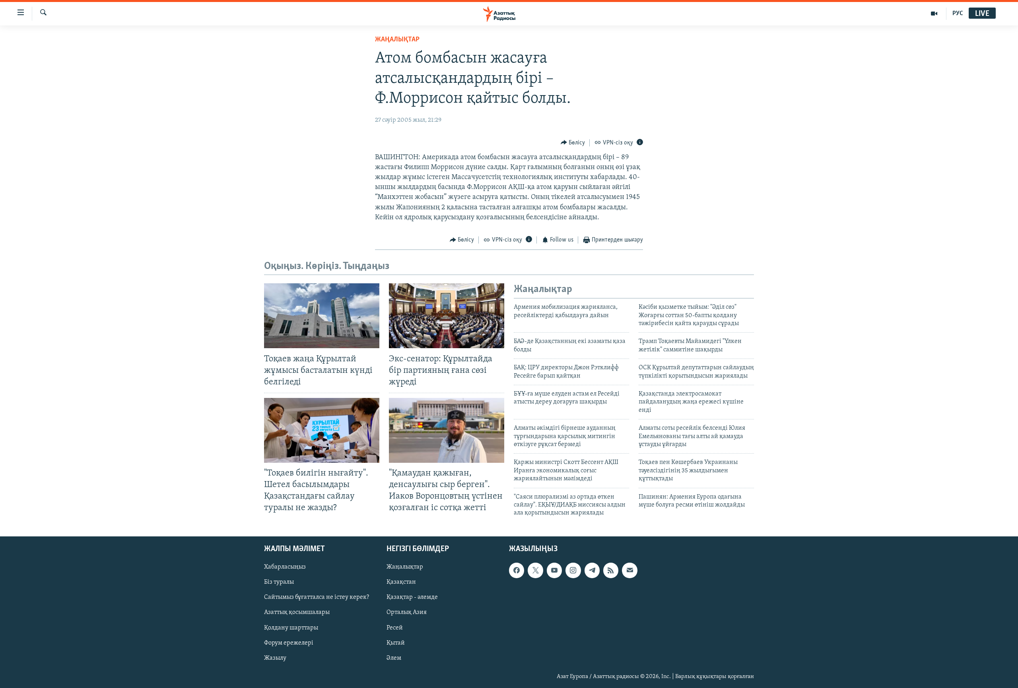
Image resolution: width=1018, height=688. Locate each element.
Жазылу (275, 658)
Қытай (396, 642)
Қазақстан (401, 582)
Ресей (395, 627)
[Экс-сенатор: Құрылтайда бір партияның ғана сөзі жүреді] (446, 315)
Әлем (394, 658)
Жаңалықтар (405, 567)
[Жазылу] (629, 570)
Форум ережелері (288, 642)
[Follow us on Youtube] (554, 570)
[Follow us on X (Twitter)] (535, 570)
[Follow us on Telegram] (592, 570)
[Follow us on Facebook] (516, 570)
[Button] (573, 143)
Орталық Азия (407, 612)
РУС (957, 13)
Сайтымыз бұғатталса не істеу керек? (316, 597)
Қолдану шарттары (291, 627)
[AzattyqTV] (934, 13)
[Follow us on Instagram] (573, 570)
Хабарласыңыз (285, 567)
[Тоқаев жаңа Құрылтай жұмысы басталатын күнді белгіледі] (321, 315)
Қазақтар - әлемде (412, 597)
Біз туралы (279, 582)
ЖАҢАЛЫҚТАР (397, 39)
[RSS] (610, 570)
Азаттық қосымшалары (297, 612)
